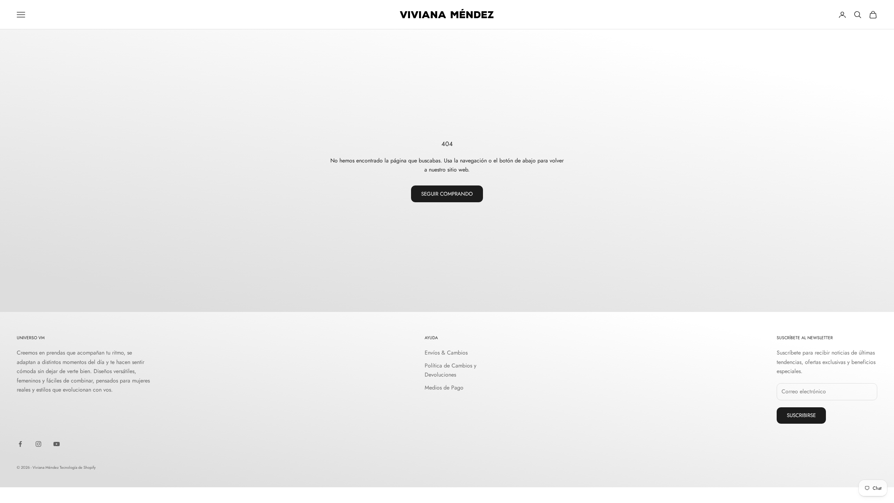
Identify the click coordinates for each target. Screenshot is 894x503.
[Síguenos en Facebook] (20, 443)
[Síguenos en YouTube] (56, 443)
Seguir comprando (447, 194)
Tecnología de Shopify (78, 467)
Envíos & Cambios (446, 353)
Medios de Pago (444, 388)
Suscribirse (801, 415)
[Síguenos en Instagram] (38, 443)
